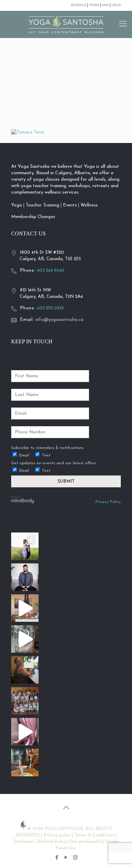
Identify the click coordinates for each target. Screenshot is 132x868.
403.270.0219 (50, 308)
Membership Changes (33, 217)
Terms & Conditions (94, 835)
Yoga (16, 205)
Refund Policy (52, 841)
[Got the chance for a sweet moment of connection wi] (25, 762)
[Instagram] (75, 858)
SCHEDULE (78, 5)
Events (70, 205)
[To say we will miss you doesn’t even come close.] (25, 608)
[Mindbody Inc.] (22, 502)
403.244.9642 (50, 270)
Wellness (89, 205)
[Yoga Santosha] (66, 24)
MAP (106, 5)
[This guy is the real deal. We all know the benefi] (25, 577)
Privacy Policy (108, 502)
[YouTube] (66, 858)
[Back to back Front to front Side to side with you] (25, 546)
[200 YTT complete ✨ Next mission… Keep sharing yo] (25, 701)
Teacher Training (42, 205)
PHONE (94, 5)
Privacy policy (57, 835)
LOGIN (116, 5)
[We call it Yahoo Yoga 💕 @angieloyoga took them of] (25, 731)
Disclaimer (23, 841)
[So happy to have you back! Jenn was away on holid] (25, 670)
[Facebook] (57, 858)
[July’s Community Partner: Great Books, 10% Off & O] (25, 639)
